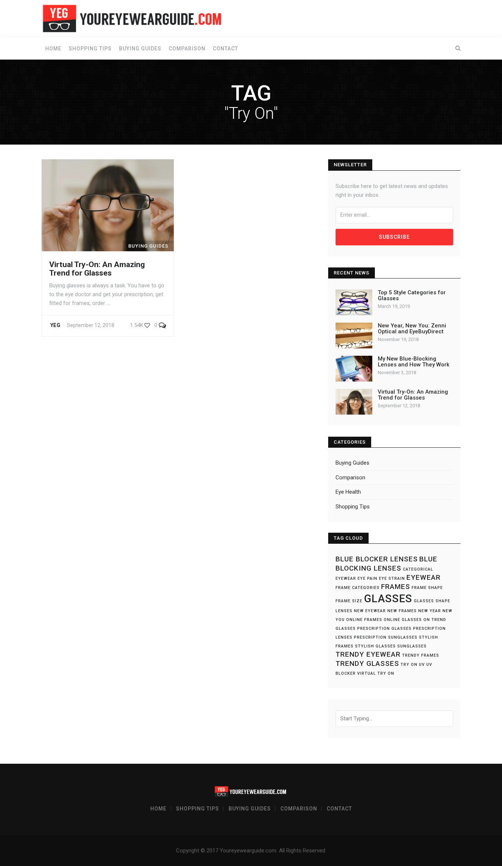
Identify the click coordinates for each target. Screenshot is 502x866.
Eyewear (423, 577)
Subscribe (394, 237)
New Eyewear (370, 610)
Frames (395, 586)
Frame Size (349, 601)
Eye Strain (392, 578)
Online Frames (364, 619)
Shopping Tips (90, 49)
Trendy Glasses (367, 663)
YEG (55, 325)
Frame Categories (358, 587)
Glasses (388, 598)
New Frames (402, 610)
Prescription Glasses (384, 628)
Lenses (344, 610)
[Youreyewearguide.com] (133, 18)
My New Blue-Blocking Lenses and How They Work (413, 361)
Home (53, 49)
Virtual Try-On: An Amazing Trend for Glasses (97, 268)
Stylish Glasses (375, 646)
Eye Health (348, 492)
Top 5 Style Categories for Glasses (412, 295)
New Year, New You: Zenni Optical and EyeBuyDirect (412, 328)
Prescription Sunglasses (385, 637)
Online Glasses (403, 619)
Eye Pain (367, 578)
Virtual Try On (375, 673)
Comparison (187, 49)
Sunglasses (412, 646)
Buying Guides (140, 49)
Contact (225, 49)
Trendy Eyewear (368, 654)
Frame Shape (427, 587)
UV (422, 664)
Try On (409, 664)
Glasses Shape (432, 601)
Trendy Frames (420, 655)
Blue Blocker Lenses (377, 559)
